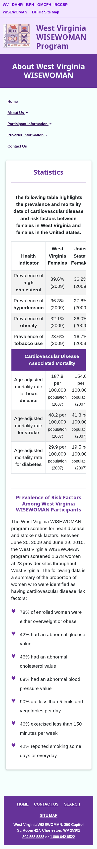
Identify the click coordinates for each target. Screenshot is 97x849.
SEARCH (72, 804)
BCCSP (61, 4)
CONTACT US (46, 804)
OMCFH (44, 4)
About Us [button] (16, 113)
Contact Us (17, 146)
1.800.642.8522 (62, 837)
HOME (23, 804)
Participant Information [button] (27, 124)
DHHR (17, 4)
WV (6, 4)
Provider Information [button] (26, 135)
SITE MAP (48, 815)
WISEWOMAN (15, 12)
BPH (30, 4)
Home (12, 101)
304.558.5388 (33, 837)
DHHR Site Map (45, 12)
